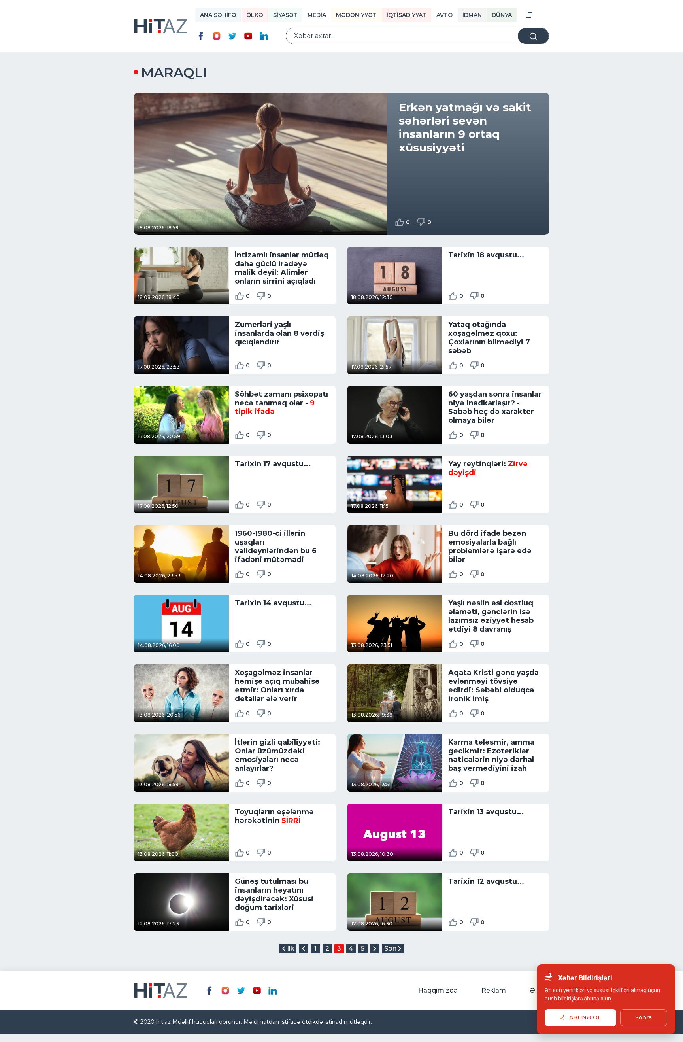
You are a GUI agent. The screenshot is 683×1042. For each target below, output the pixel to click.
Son (390, 948)
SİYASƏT (285, 15)
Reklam (493, 990)
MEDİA (317, 15)
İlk (290, 948)
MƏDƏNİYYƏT (356, 15)
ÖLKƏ (254, 15)
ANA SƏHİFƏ (218, 15)
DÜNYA (502, 15)
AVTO (444, 15)
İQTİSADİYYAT (406, 15)
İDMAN (472, 15)
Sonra (643, 1017)
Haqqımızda (438, 990)
